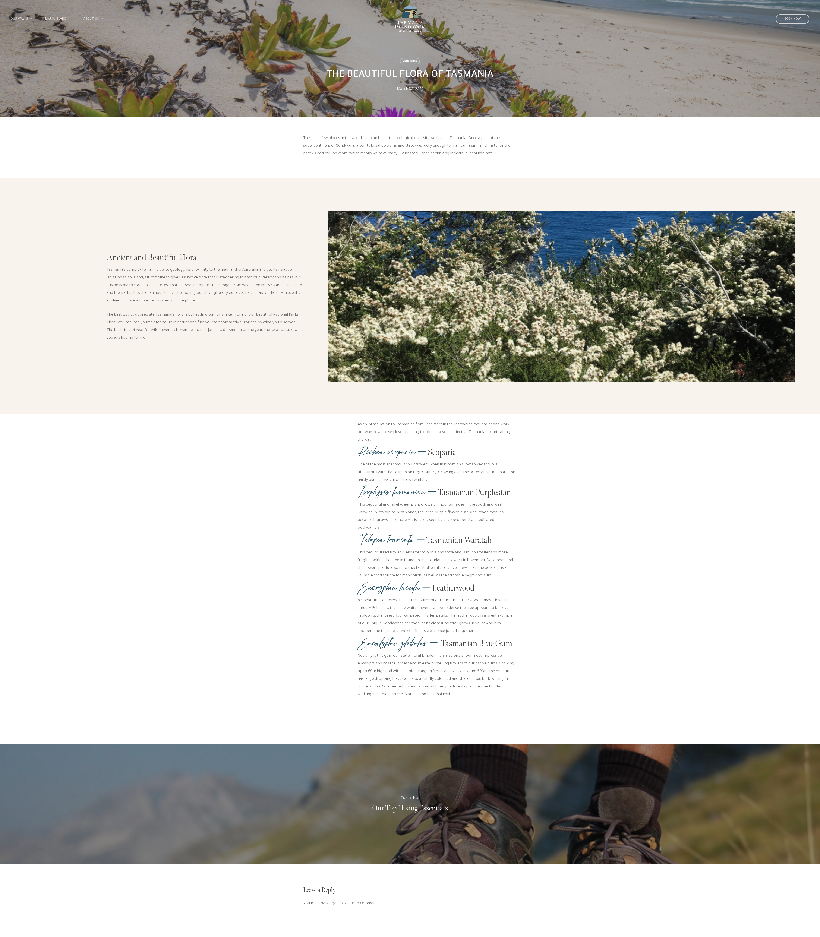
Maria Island (410, 61)
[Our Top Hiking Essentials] (410, 804)
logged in (334, 903)
